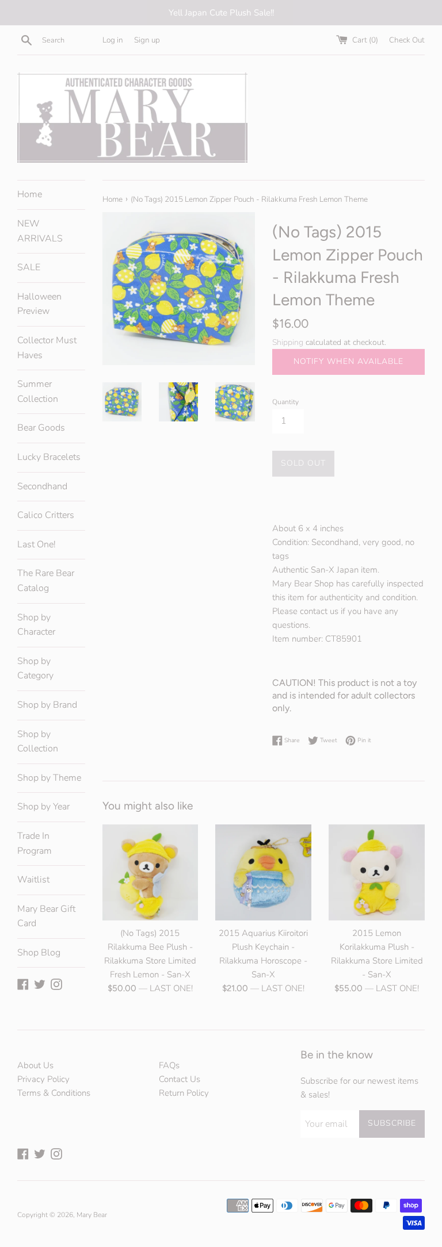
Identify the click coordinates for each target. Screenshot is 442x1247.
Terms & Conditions (53, 1093)
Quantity (285, 401)
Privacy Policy (43, 1079)
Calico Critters (45, 515)
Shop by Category (35, 668)
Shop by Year (43, 806)
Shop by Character (36, 625)
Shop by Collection (37, 741)
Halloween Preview (39, 304)
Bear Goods (41, 427)
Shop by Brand (47, 705)
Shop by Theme (49, 778)
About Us (35, 1065)
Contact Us (179, 1079)
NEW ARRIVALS (40, 231)
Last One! (36, 544)
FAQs (169, 1065)
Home (29, 194)
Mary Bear (92, 1214)
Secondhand (42, 486)
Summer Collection (37, 391)
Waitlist (33, 879)
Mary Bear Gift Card (46, 916)
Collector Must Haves (47, 348)
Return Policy (184, 1093)
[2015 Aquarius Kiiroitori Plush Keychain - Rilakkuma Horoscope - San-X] (263, 872)
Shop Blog (38, 952)
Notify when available (348, 361)
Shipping (287, 342)
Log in (112, 39)
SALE (28, 267)
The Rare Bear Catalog (45, 580)
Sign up (147, 39)
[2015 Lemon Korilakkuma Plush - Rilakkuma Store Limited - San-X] (377, 872)
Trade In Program (34, 843)
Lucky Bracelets (49, 457)
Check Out (407, 39)
